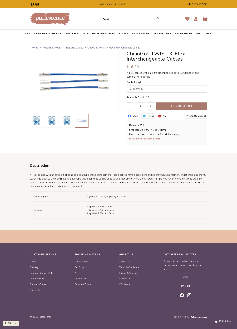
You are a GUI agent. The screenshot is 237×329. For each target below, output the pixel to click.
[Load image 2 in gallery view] (51, 120)
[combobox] (131, 19)
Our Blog (79, 267)
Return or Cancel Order (42, 273)
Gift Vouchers (81, 261)
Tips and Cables (74, 47)
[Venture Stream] (199, 317)
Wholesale (124, 284)
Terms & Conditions (129, 267)
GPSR (33, 261)
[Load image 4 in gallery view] (81, 120)
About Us (124, 261)
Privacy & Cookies (128, 273)
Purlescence (45, 316)
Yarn (76, 273)
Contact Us (35, 290)
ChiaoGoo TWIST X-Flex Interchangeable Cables (113, 47)
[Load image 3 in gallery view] (66, 120)
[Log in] (195, 18)
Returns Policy (37, 278)
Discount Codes (38, 284)
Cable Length (134, 82)
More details (143, 77)
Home (34, 47)
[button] (205, 19)
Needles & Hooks (52, 47)
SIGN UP (185, 286)
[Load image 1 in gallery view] (36, 120)
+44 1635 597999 (197, 4)
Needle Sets (80, 278)
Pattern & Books (82, 284)
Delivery (34, 267)
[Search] (157, 19)
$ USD (8, 323)
